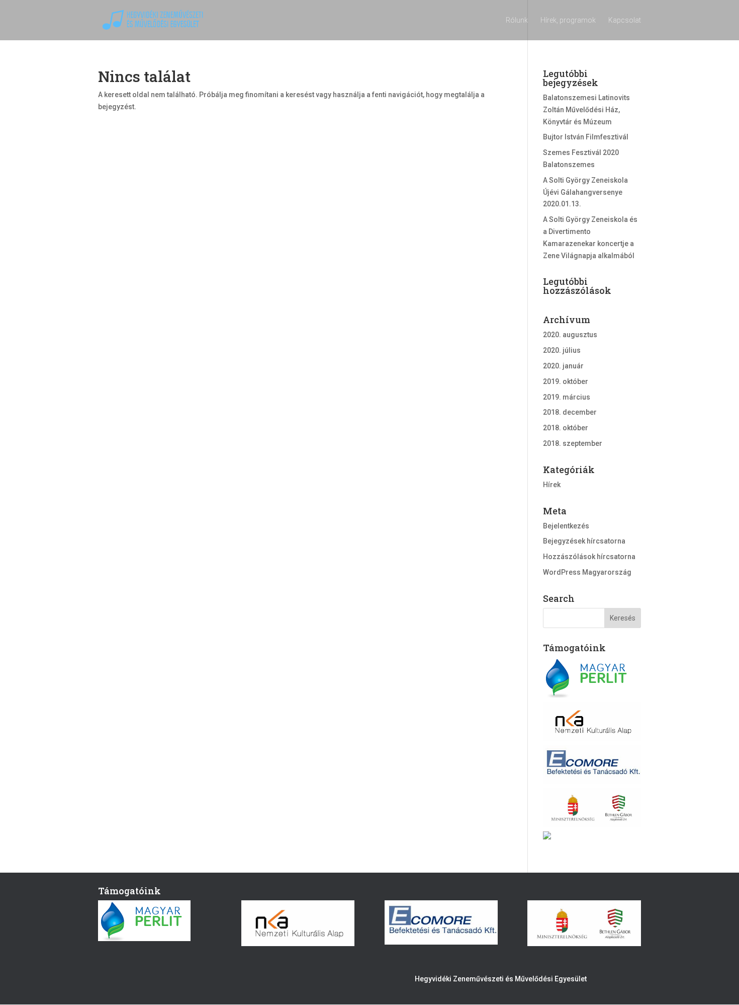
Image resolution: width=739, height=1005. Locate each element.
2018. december (570, 412)
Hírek (552, 485)
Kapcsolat (624, 20)
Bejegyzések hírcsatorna (584, 541)
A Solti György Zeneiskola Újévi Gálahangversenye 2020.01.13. (585, 192)
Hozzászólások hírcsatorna (589, 557)
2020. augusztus (570, 335)
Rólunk (517, 20)
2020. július (562, 350)
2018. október (565, 428)
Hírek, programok (568, 20)
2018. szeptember (572, 443)
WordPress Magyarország (587, 572)
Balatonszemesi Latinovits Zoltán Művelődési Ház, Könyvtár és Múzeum (586, 110)
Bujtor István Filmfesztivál (585, 137)
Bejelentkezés (566, 526)
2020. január (563, 366)
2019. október (565, 381)
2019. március (566, 397)
